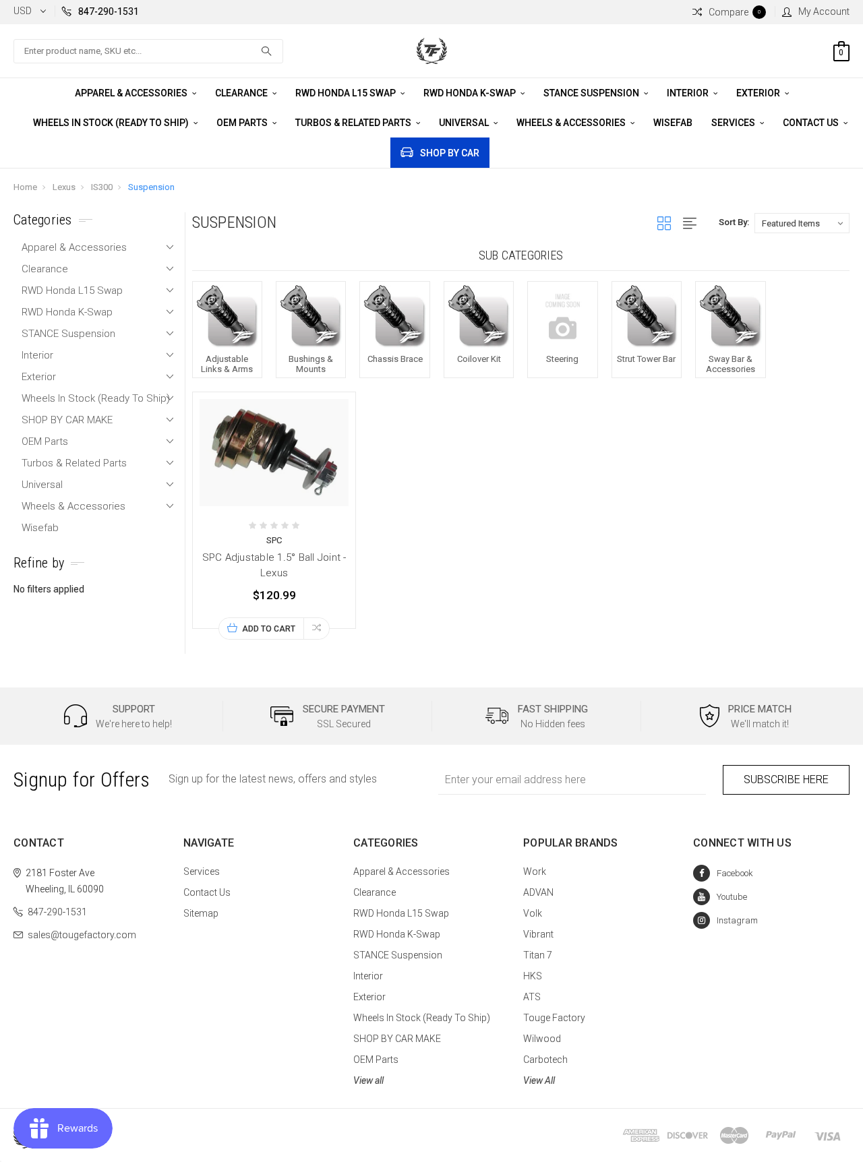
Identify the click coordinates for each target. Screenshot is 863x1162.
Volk (532, 913)
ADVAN (538, 892)
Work (534, 871)
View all (368, 1080)
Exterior (759, 93)
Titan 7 (537, 955)
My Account (824, 11)
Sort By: (734, 222)
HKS (532, 976)
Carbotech (545, 1059)
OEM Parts (243, 122)
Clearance (242, 93)
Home (25, 187)
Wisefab (672, 122)
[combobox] (148, 51)
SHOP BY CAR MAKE (67, 420)
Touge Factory (554, 1017)
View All (539, 1080)
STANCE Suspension (592, 93)
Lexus (64, 187)
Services (734, 122)
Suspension (151, 187)
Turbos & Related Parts (354, 122)
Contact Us (812, 122)
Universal (465, 122)
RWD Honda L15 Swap (346, 93)
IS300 (102, 187)
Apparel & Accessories (132, 93)
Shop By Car (449, 153)
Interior (689, 93)
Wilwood (542, 1038)
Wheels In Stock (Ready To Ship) (112, 122)
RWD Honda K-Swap (470, 93)
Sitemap (200, 913)
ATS (532, 996)
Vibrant (538, 934)
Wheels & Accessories (572, 122)
